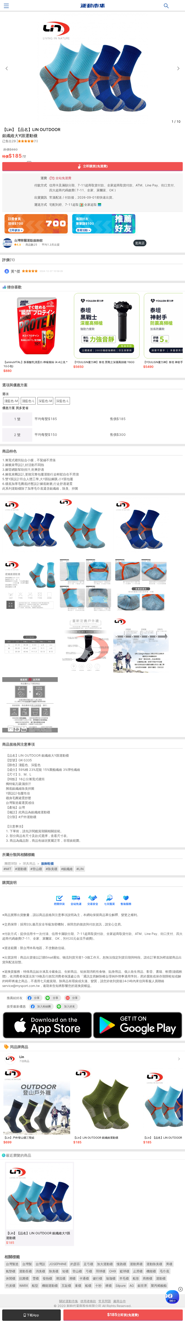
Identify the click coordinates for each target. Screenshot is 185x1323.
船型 (35, 1285)
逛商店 (140, 243)
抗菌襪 (24, 1278)
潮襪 (72, 1278)
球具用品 (29, 863)
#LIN (80, 869)
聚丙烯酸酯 (159, 1285)
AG (132, 1285)
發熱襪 (47, 1278)
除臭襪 (53, 1271)
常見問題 (104, 1301)
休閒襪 (10, 1278)
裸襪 (108, 1285)
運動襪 (161, 1278)
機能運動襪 (50, 1285)
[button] (178, 68)
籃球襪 (124, 1271)
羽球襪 (100, 1271)
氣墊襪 (10, 1271)
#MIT (7, 869)
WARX (23, 1285)
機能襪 (151, 1271)
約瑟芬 (75, 1264)
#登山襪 (36, 869)
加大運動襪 (105, 1264)
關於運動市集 (68, 1301)
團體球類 (11, 863)
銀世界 (142, 1285)
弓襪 (89, 1271)
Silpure (121, 1285)
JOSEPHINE (58, 1264)
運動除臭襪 (154, 1264)
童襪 (78, 1285)
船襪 (88, 1285)
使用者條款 (88, 1301)
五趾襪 (66, 1285)
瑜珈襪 (111, 1278)
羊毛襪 (124, 1278)
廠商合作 (119, 1301)
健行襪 (97, 1278)
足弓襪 (88, 1264)
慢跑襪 (121, 1264)
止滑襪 (138, 1271)
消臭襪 (40, 1271)
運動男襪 (136, 1264)
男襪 (169, 1264)
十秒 (98, 1285)
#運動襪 (21, 869)
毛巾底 (164, 1271)
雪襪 (35, 1278)
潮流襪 (60, 1278)
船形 (136, 1278)
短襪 (65, 1271)
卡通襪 (84, 1278)
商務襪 (147, 1278)
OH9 (112, 1271)
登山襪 (77, 1271)
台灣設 (40, 1264)
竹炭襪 (10, 1285)
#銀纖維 (67, 869)
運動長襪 (25, 1271)
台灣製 (27, 1264)
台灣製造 (12, 1264)
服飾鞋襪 (47, 863)
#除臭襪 (51, 869)
